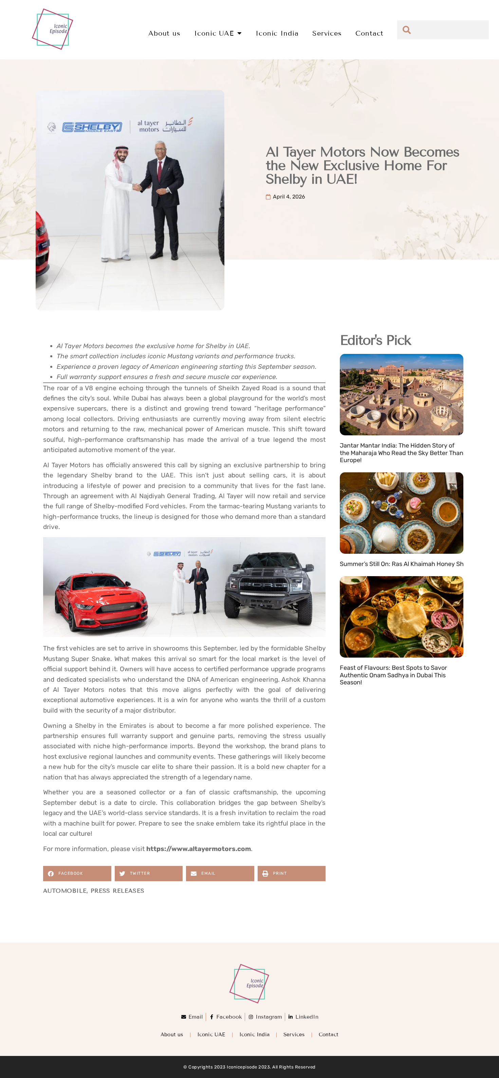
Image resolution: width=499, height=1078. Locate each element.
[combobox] (443, 29)
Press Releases (118, 890)
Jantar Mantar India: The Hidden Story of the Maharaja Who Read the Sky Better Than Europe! (401, 453)
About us (164, 33)
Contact (369, 33)
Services (327, 33)
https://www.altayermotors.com (198, 849)
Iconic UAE (214, 33)
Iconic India (277, 33)
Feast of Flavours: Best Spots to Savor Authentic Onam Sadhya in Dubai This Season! (393, 675)
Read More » (356, 468)
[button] (77, 873)
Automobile (65, 890)
